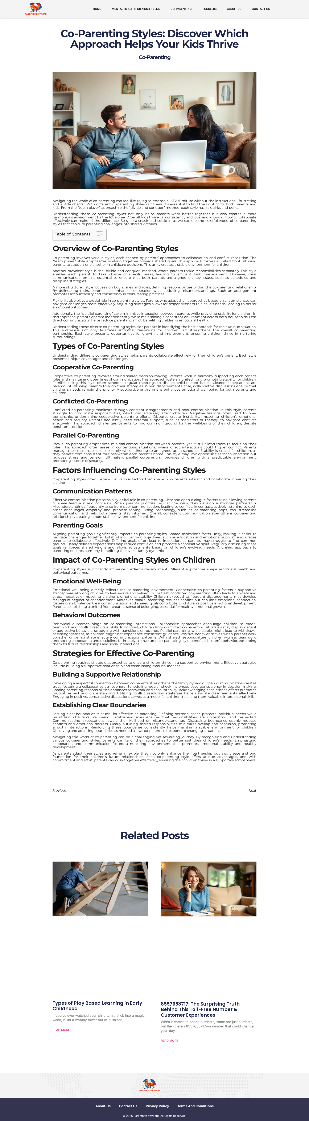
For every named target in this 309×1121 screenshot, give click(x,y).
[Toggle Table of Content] (97, 234)
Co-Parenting (181, 9)
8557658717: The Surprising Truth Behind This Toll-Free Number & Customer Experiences (200, 1009)
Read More (61, 1030)
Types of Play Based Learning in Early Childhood (97, 1006)
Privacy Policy (157, 1106)
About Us (234, 9)
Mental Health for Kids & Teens (136, 9)
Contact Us (261, 9)
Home (97, 9)
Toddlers (209, 9)
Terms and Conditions (195, 1106)
